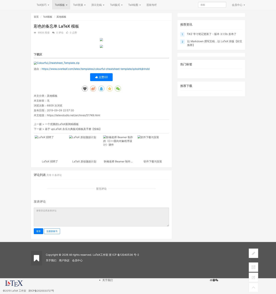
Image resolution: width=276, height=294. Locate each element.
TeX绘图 (133, 4)
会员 (237, 4)
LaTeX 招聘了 (50, 161)
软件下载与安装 (153, 161)
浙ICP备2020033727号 (41, 290)
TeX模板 (60, 4)
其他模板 (61, 16)
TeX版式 (115, 4)
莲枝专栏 (151, 4)
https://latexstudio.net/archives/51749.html (73, 115)
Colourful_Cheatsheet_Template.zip (58, 62)
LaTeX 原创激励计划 (84, 161)
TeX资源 (78, 4)
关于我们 (51, 260)
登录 (38, 231)
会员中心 (77, 260)
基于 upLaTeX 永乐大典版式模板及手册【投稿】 (73, 128)
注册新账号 (52, 231)
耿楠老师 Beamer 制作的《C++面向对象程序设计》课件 (118, 161)
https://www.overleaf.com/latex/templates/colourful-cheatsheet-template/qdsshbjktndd (96, 68)
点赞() (103, 77)
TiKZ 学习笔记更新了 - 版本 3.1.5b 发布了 (211, 33)
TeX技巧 (42, 4)
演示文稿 (97, 4)
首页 (36, 16)
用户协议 (64, 260)
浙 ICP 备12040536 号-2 (124, 254)
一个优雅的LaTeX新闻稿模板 (62, 124)
